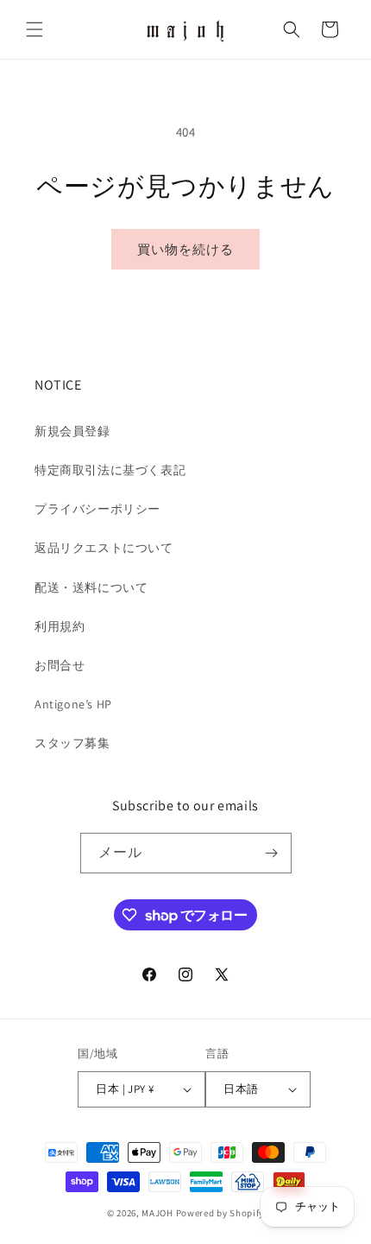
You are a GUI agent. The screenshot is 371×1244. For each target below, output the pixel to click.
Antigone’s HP (73, 704)
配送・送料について (91, 587)
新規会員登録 (72, 431)
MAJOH (157, 1213)
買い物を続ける (185, 249)
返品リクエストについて (104, 547)
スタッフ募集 (72, 743)
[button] (34, 29)
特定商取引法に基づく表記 (110, 470)
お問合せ (60, 665)
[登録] (272, 853)
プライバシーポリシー (97, 509)
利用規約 (60, 626)
